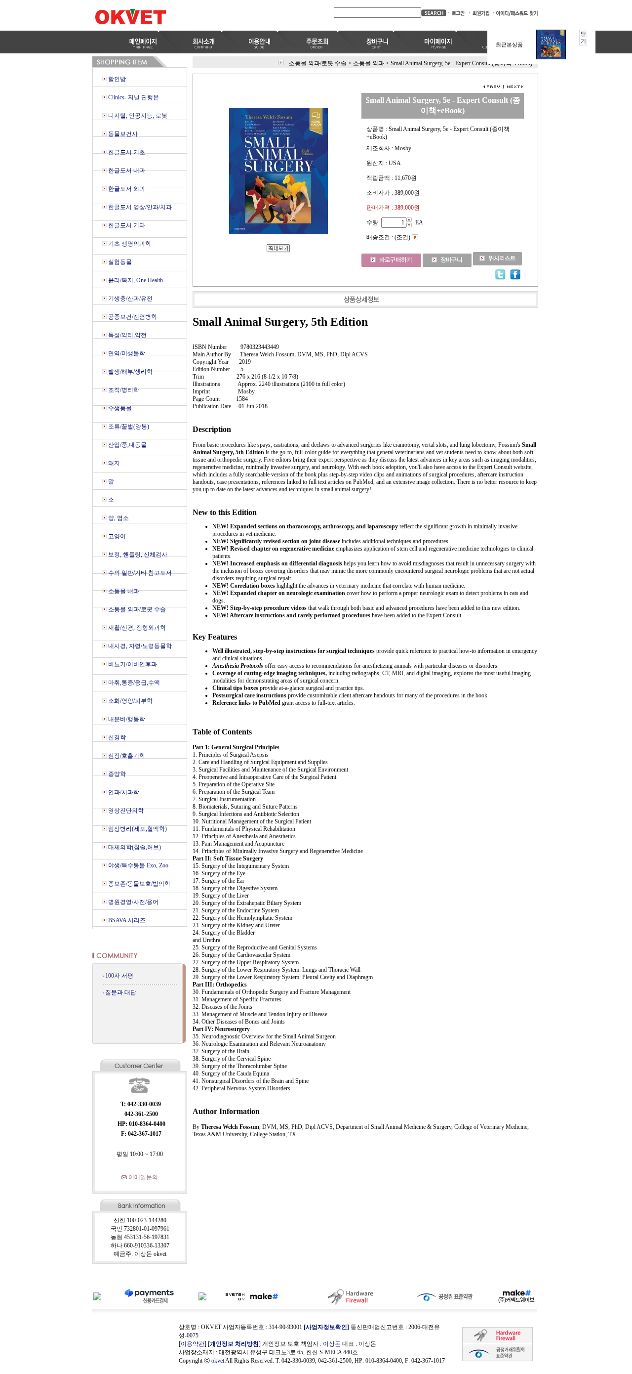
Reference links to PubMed (247, 702)
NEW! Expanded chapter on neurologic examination (279, 593)
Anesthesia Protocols (237, 665)
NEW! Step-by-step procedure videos (260, 607)
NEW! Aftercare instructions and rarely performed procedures (292, 615)
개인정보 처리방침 (234, 1343)
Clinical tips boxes (236, 688)
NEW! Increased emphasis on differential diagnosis (277, 563)
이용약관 (192, 1343)
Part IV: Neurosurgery (221, 1029)
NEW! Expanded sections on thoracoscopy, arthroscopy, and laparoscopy (305, 526)
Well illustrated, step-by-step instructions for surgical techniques (293, 650)
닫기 (583, 37)
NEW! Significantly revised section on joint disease (277, 541)
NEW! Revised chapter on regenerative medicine (274, 548)
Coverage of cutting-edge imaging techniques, (269, 673)
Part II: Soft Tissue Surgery (228, 858)
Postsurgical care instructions (250, 695)
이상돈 (332, 1343)
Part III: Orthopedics (220, 984)
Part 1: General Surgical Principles (236, 747)
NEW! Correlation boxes (244, 585)
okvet (217, 1360)
